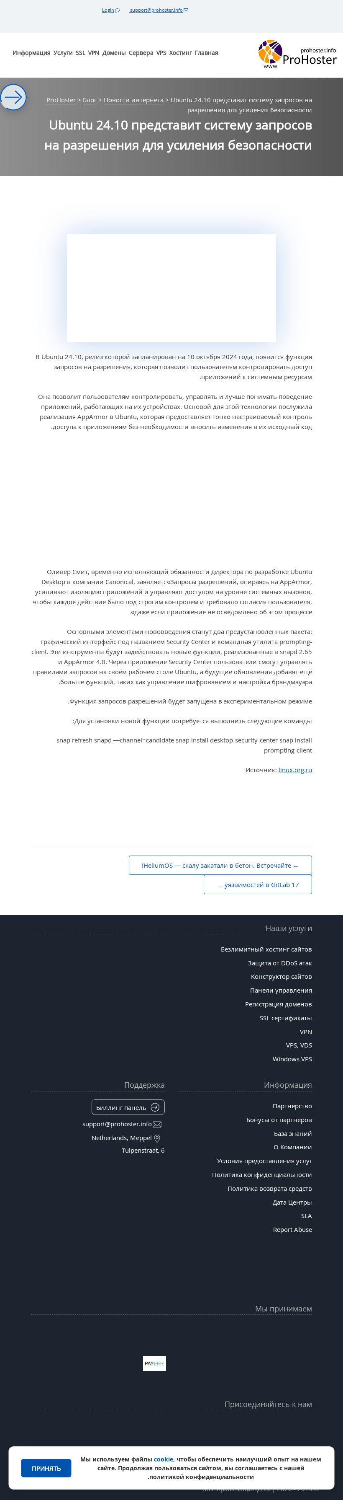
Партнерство (292, 1106)
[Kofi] (110, 1445)
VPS (161, 53)
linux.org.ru (295, 770)
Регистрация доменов (278, 1004)
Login (108, 10)
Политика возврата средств (270, 1188)
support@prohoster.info (156, 10)
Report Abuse (292, 1229)
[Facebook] (232, 1424)
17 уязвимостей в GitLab (262, 884)
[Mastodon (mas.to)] (263, 1445)
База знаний (293, 1133)
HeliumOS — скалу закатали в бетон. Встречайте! (216, 865)
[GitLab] (232, 1445)
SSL (80, 53)
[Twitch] (202, 1445)
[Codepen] (80, 1445)
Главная (206, 53)
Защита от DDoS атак (280, 963)
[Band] (110, 1424)
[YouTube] (263, 1424)
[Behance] (171, 1445)
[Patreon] (80, 1424)
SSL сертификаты (286, 1018)
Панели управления (281, 990)
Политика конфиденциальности (262, 1174)
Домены (114, 53)
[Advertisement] (171, 499)
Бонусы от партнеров (279, 1119)
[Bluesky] (141, 1424)
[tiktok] (171, 1424)
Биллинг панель (121, 1107)
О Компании (293, 1147)
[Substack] (141, 1445)
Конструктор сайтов (281, 976)
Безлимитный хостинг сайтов (266, 949)
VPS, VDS (299, 1045)
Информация (32, 53)
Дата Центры (292, 1202)
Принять (46, 1468)
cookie (163, 1459)
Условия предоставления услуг (264, 1160)
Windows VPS (292, 1059)
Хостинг (180, 53)
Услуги (63, 53)
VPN (94, 53)
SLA (306, 1215)
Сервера (141, 53)
